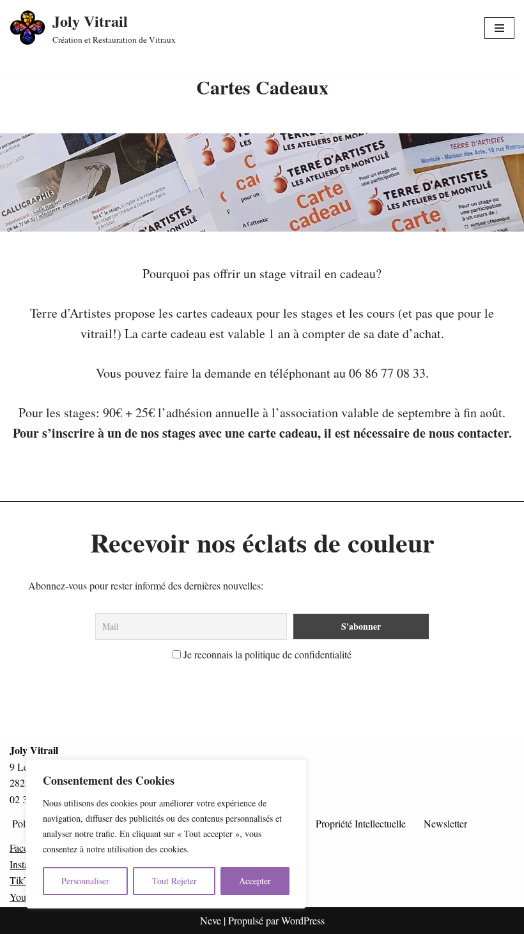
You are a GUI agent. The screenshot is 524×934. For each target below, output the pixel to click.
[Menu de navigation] (499, 28)
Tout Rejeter (174, 881)
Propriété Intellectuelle (361, 823)
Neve (210, 920)
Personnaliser (85, 881)
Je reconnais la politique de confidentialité (266, 654)
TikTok (25, 880)
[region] (166, 833)
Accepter (255, 881)
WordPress (303, 920)
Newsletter (445, 823)
